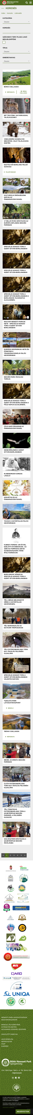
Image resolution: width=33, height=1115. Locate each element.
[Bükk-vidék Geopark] (10, 928)
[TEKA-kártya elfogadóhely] (7, 908)
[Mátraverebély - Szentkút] (16, 957)
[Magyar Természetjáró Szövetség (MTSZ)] (10, 1001)
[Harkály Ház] (10, 938)
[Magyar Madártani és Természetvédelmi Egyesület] (11, 888)
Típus (5, 48)
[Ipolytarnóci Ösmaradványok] (22, 918)
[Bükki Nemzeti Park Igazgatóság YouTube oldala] (19, 1078)
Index (3, 13)
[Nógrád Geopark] (23, 878)
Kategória (7, 18)
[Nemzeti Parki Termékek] (9, 898)
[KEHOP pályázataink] (16, 985)
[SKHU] (16, 978)
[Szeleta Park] (22, 928)
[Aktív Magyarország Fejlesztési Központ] (24, 868)
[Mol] (16, 966)
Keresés (10, 13)
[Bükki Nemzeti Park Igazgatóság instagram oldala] (13, 1078)
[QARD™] (16, 973)
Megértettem (23, 1111)
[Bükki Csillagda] (10, 918)
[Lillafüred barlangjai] (22, 938)
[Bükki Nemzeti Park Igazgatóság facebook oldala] (16, 1078)
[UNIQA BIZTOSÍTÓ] (16, 993)
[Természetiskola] (23, 898)
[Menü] (30, 2)
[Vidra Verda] (16, 947)
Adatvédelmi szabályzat (8, 1107)
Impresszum (17, 1073)
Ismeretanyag (9, 57)
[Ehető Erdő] (22, 1001)
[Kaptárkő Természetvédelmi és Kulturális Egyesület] (22, 888)
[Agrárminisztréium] (11, 868)
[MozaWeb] (21, 908)
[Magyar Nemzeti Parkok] (10, 878)
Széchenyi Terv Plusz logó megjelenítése (15, 38)
